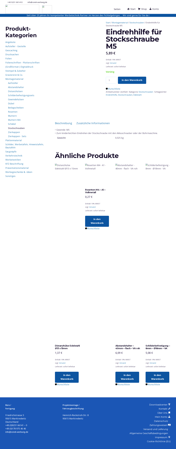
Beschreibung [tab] (63, 123)
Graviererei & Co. (14, 74)
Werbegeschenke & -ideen (18, 172)
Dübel (11, 103)
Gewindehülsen (16, 99)
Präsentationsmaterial (17, 167)
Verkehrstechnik (13, 155)
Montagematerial (120, 22)
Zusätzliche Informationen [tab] (93, 123)
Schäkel (12, 123)
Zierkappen (14, 132)
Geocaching (11, 50)
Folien (8, 58)
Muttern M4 (14, 119)
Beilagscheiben (16, 107)
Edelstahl (137, 95)
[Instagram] (170, 2)
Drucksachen (12, 54)
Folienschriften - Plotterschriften (22, 62)
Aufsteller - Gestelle (15, 46)
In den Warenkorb (132, 80)
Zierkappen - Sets (17, 136)
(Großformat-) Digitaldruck (19, 66)
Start (108, 22)
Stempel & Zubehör (15, 70)
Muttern (12, 115)
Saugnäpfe (10, 151)
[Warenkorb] (168, 9)
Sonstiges (10, 176)
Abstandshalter (16, 87)
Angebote (10, 42)
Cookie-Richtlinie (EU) (159, 441)
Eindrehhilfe (111, 95)
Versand (113, 63)
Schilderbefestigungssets (21, 95)
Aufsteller (13, 83)
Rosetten (12, 111)
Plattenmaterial (13, 140)
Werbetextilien (13, 159)
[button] (118, 9)
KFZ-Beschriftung (14, 163)
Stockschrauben (136, 22)
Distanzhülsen (15, 91)
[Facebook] (166, 2)
